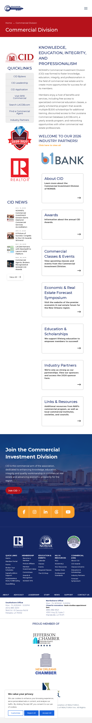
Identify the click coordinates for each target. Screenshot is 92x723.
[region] (31, 704)
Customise (15, 713)
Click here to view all (50, 145)
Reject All (31, 713)
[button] (85, 8)
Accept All (47, 713)
